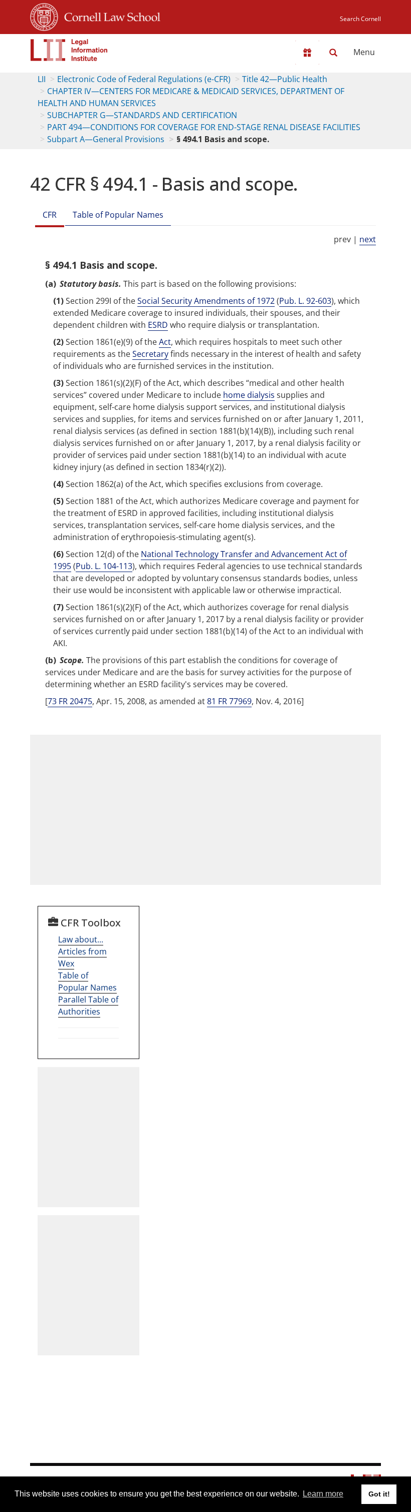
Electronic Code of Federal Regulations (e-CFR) (144, 79)
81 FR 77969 (229, 701)
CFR (50, 214)
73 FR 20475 (70, 701)
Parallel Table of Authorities (88, 1005)
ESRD (158, 324)
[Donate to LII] (307, 53)
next (367, 239)
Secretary (150, 353)
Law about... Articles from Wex (82, 951)
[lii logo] (69, 50)
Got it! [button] (379, 1494)
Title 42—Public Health (284, 79)
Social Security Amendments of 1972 (206, 300)
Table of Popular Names (118, 214)
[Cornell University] (44, 15)
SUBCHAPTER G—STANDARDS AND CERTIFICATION (142, 115)
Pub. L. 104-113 (104, 566)
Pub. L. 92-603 (305, 300)
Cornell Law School (109, 15)
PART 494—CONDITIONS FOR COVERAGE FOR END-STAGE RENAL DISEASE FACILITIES (203, 127)
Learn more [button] (323, 1493)
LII (42, 79)
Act (165, 341)
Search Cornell (360, 19)
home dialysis (249, 394)
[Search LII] (333, 53)
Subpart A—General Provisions (105, 139)
